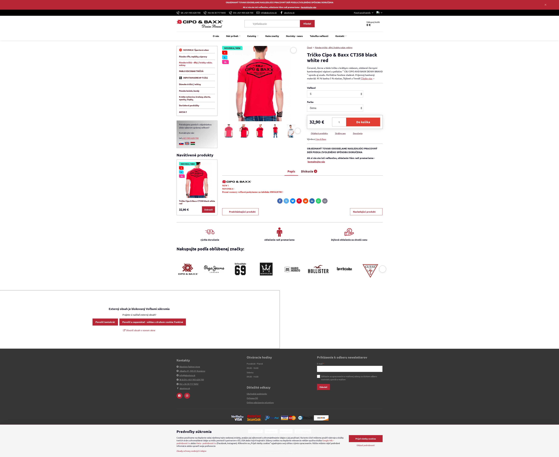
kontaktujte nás (308, 7)
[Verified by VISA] (237, 417)
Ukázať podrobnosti (366, 445)
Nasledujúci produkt (364, 211)
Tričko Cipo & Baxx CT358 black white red (197, 202)
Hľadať (307, 23)
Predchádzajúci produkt (242, 211)
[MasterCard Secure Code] (254, 417)
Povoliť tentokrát (105, 321)
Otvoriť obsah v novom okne (140, 330)
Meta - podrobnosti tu (206, 443)
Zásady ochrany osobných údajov (191, 451)
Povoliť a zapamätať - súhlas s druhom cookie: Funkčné (152, 321)
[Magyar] (193, 144)
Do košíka (363, 122)
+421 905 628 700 (190, 138)
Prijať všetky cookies (365, 438)
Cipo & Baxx (320, 139)
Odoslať (323, 387)
